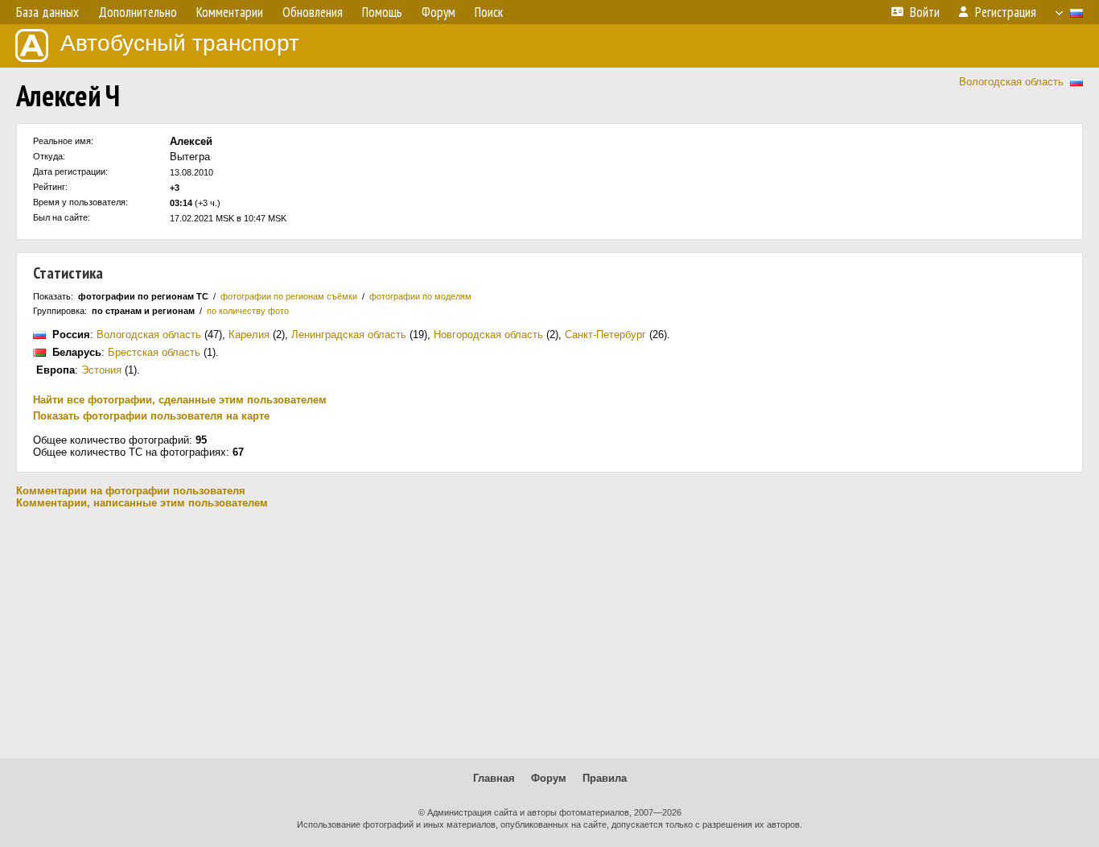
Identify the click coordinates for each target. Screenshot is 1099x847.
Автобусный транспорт (179, 43)
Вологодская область (1011, 82)
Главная (494, 778)
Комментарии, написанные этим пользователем (142, 503)
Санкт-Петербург (605, 334)
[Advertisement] (549, 633)
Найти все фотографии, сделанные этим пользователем (180, 400)
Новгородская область (488, 334)
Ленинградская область (348, 334)
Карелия (249, 334)
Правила (604, 778)
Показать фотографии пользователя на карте (151, 416)
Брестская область (154, 352)
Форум (548, 778)
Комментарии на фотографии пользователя (130, 491)
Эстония (101, 370)
